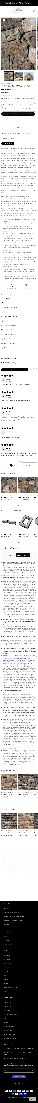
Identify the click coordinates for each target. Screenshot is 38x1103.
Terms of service (9, 1100)
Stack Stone (7, 979)
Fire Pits (6, 991)
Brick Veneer (7, 955)
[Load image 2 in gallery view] (19, 76)
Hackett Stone (8, 963)
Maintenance (7, 932)
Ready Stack (7, 975)
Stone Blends (7, 1010)
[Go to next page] (30, 465)
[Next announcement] (35, 3)
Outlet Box (20, 532)
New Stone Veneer (9, 1026)
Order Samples (8, 1030)
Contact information (29, 1100)
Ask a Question (24, 555)
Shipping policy (18, 1100)
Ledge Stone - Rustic (6, 830)
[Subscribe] (32, 1070)
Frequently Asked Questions (12, 912)
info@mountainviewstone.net (13, 611)
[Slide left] (2, 76)
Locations (6, 928)
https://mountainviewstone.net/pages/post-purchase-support (17, 659)
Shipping (3, 95)
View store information (9, 138)
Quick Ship (7, 936)
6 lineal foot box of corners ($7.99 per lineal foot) (18, 114)
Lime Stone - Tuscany (23, 830)
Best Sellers (7, 1022)
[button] (3, 11)
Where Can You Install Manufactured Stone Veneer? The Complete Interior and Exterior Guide (17, 876)
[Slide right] (36, 76)
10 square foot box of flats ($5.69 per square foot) (18, 105)
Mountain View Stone (12, 1097)
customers (16, 278)
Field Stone (7, 959)
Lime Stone (7, 971)
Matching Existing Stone (10, 1014)
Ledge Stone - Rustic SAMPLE (25, 792)
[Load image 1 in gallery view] (9, 76)
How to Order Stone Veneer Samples (14, 916)
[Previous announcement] (3, 3)
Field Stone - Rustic (6, 495)
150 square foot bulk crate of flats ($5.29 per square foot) (18, 109)
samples (19, 252)
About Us (6, 908)
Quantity (3, 118)
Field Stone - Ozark (22, 495)
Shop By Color (8, 1002)
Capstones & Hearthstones (11, 987)
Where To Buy (7, 944)
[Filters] (30, 369)
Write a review (15, 370)
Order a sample (7, 143)
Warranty (6, 940)
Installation (7, 924)
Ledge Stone (7, 967)
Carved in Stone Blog (9, 1034)
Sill (2, 532)
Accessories (7, 983)
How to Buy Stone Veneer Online (13, 920)
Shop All (6, 1018)
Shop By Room (8, 1006)
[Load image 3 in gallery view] (29, 76)
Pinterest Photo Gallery (10, 1038)
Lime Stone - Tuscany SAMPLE (8, 792)
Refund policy (22, 1097)
